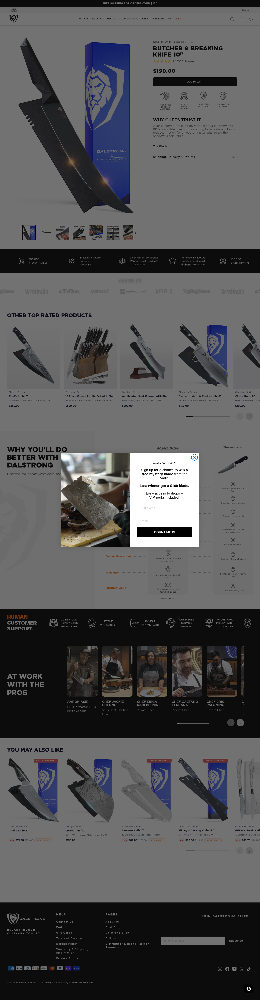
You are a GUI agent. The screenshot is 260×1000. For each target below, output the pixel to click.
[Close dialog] (194, 457)
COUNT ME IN (164, 532)
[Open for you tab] (248, 988)
